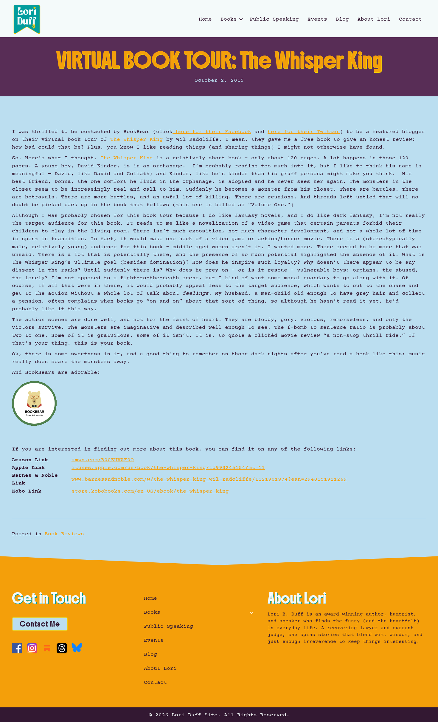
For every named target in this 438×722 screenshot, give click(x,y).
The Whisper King (136, 140)
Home (205, 19)
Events (317, 19)
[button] (241, 19)
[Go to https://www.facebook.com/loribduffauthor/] (17, 648)
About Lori (374, 19)
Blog (342, 19)
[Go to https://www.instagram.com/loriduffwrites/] (32, 648)
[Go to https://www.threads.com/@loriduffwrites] (62, 648)
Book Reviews (64, 534)
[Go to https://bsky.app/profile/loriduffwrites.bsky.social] (77, 647)
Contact (410, 19)
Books (228, 19)
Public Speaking (274, 19)
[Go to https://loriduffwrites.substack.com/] (47, 648)
